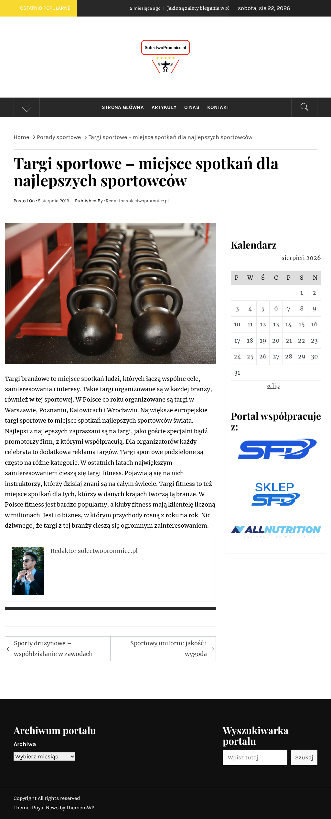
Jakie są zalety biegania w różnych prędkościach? (192, 8)
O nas (191, 107)
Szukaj (304, 757)
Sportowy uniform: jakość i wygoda (168, 648)
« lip (273, 386)
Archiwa (25, 744)
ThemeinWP (80, 807)
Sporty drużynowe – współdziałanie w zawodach (53, 648)
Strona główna (123, 107)
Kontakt (218, 107)
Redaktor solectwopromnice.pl (137, 201)
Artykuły (164, 107)
